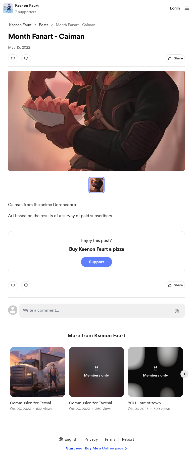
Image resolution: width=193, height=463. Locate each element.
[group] (37, 381)
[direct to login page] (102, 311)
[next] (184, 374)
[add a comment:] (26, 58)
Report (128, 439)
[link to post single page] (37, 379)
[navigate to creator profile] (8, 8)
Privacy (91, 439)
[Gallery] (96, 121)
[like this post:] (13, 58)
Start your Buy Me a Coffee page (94, 448)
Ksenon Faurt (27, 5)
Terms (109, 439)
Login (175, 8)
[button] (187, 8)
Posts (43, 25)
